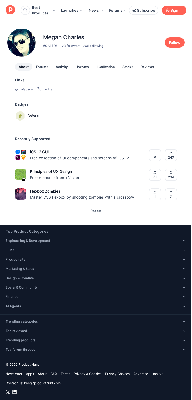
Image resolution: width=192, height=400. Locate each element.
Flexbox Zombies (45, 191)
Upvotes (82, 67)
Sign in (176, 10)
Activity (62, 67)
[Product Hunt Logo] (10, 10)
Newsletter (14, 374)
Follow (174, 42)
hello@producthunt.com (42, 383)
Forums (115, 10)
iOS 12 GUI (39, 152)
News (94, 10)
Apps (30, 374)
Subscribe (146, 10)
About (24, 67)
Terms (65, 374)
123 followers (70, 46)
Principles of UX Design (51, 171)
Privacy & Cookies (87, 374)
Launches (69, 10)
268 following (93, 46)
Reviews (147, 67)
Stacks (127, 67)
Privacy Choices (117, 374)
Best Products (40, 10)
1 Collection (105, 67)
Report (96, 211)
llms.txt (157, 374)
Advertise (140, 374)
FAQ (54, 374)
